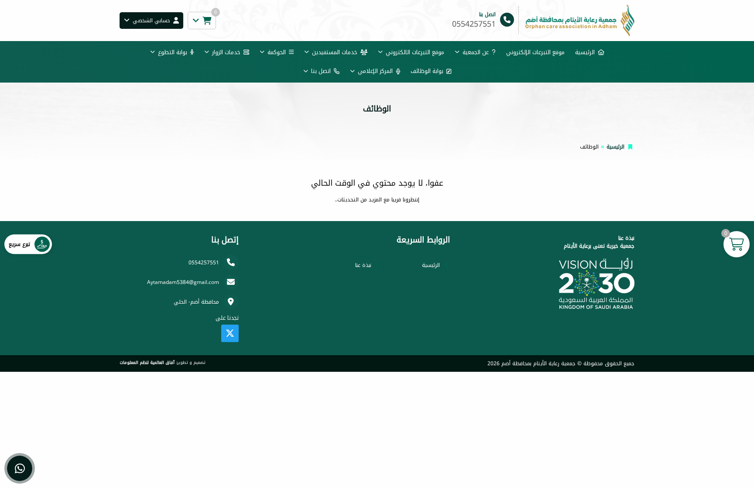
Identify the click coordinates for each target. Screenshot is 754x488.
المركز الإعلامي (375, 71)
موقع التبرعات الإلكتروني (535, 52)
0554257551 (203, 262)
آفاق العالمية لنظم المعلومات (147, 363)
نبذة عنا (363, 265)
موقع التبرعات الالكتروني (415, 52)
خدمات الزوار (226, 52)
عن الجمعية (476, 52)
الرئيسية (585, 52)
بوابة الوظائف (427, 71)
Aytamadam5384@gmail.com (183, 282)
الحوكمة (276, 52)
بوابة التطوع (172, 52)
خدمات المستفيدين (334, 52)
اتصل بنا (321, 71)
